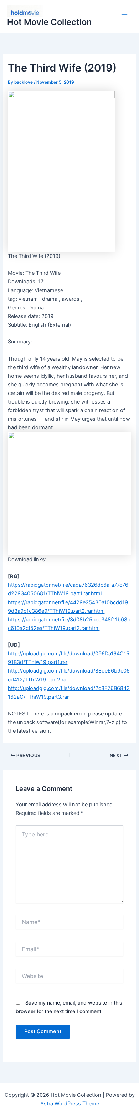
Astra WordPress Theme (69, 1103)
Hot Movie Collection (49, 22)
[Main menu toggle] (124, 16)
